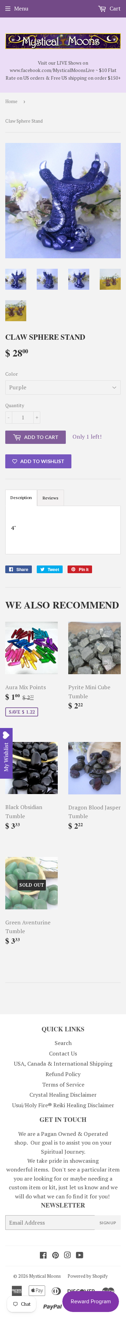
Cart (114, 8)
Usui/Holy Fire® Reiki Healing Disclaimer (63, 1105)
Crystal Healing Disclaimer (63, 1094)
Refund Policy (63, 1074)
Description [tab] (21, 497)
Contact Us (63, 1053)
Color (11, 373)
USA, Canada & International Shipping (63, 1063)
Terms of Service (63, 1084)
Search (63, 1043)
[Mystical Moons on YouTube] (79, 1256)
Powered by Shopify (88, 1276)
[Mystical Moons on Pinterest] (55, 1256)
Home (11, 101)
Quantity (14, 405)
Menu (21, 8)
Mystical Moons (45, 1276)
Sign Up (107, 1222)
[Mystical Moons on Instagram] (67, 1256)
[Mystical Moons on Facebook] (43, 1256)
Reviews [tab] (50, 497)
